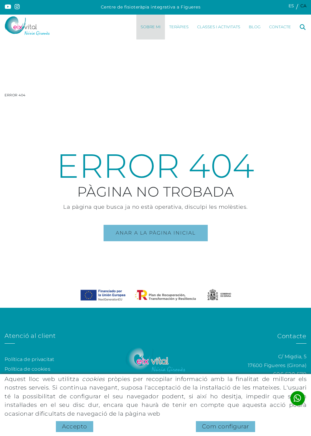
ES (291, 6)
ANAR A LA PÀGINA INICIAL (156, 233)
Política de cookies (27, 369)
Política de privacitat (29, 359)
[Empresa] (27, 26)
